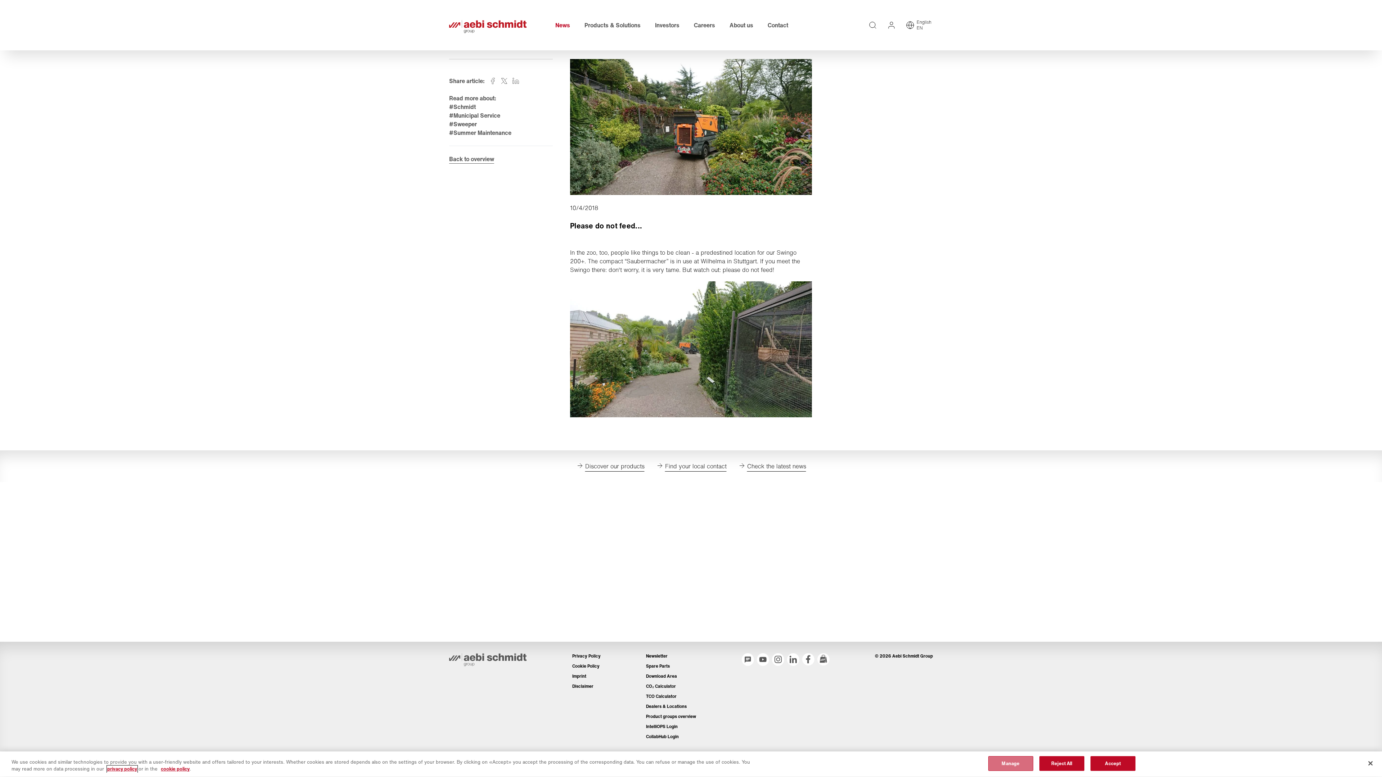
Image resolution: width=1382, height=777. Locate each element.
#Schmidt (462, 107)
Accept (1113, 763)
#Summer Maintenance (480, 132)
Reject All (1061, 763)
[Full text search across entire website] (872, 25)
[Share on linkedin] (515, 81)
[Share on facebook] (492, 81)
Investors (667, 25)
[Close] (1370, 763)
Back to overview (471, 159)
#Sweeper (463, 124)
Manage (1011, 763)
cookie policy (175, 769)
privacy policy (122, 769)
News (562, 25)
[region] (691, 764)
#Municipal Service (474, 115)
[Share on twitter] (504, 81)
